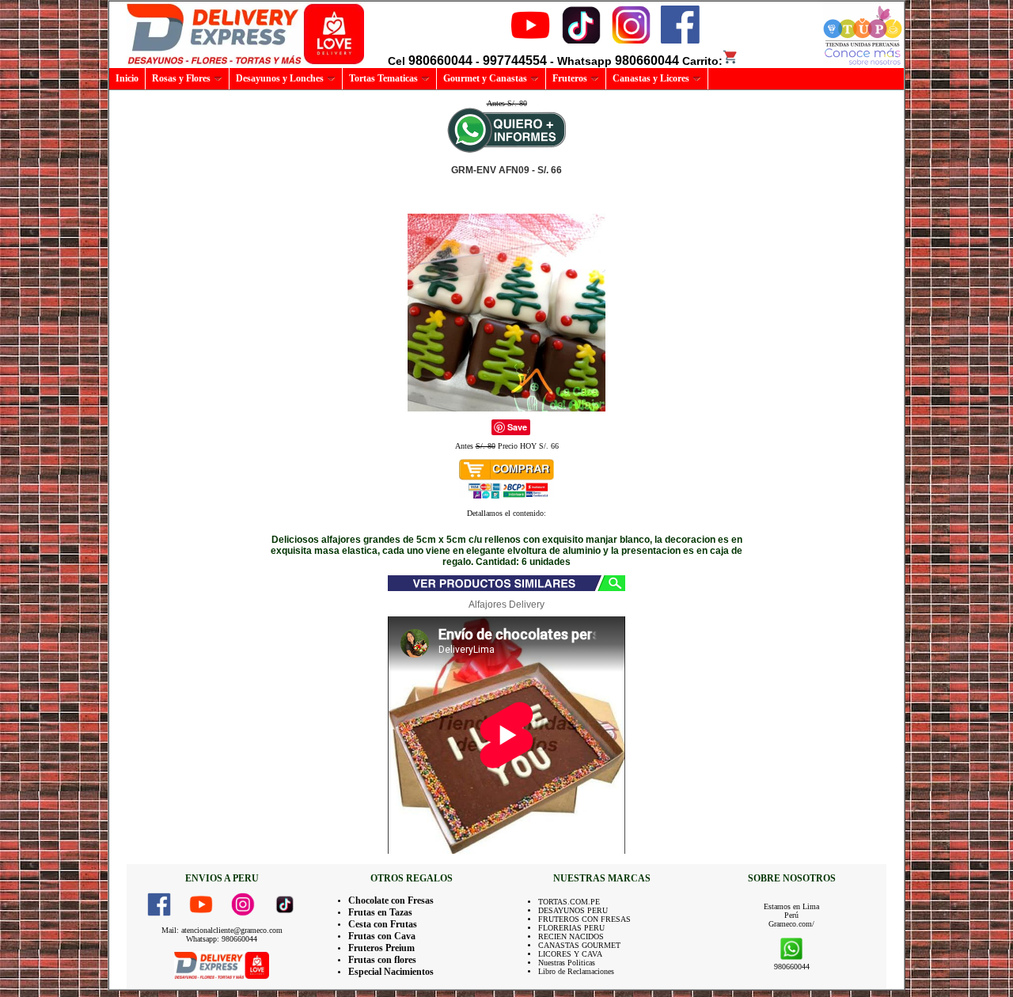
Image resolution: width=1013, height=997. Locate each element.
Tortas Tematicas (383, 78)
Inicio (127, 78)
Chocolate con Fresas (391, 900)
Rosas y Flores (181, 78)
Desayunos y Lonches (280, 78)
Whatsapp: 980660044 (221, 938)
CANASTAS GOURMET (579, 945)
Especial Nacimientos (391, 971)
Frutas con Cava (381, 936)
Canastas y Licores (651, 78)
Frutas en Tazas (380, 912)
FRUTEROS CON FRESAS (584, 919)
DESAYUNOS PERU (573, 910)
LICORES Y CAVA (570, 954)
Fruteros (569, 78)
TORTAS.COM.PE (569, 901)
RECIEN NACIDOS (571, 936)
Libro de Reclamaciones (576, 971)
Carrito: (702, 61)
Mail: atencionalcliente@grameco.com (222, 930)
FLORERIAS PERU (571, 927)
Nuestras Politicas (566, 962)
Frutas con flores (382, 959)
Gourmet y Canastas (485, 78)
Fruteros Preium (381, 947)
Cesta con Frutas (382, 924)
